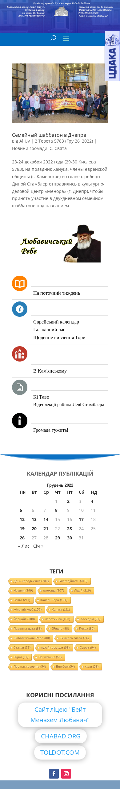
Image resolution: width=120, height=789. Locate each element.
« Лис (24, 546)
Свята (60, 148)
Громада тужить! (50, 430)
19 (22, 528)
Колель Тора (53, 600)
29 (57, 538)
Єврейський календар (56, 321)
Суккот (88, 647)
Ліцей (82, 590)
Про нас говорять (30, 666)
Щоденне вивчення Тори (59, 337)
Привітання (50, 657)
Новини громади (29, 148)
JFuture (60, 628)
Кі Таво (41, 397)
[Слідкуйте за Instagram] (66, 774)
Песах (86, 628)
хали (91, 666)
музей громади (55, 647)
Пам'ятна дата (28, 628)
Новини (23, 590)
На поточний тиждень (56, 293)
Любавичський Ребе (32, 638)
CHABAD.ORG (61, 736)
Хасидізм (90, 619)
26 (22, 538)
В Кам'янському (50, 370)
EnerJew (65, 666)
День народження (31, 581)
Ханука (61, 609)
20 (34, 528)
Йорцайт (24, 619)
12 (22, 519)
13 (34, 519)
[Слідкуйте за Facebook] (54, 774)
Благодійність (73, 581)
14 (45, 519)
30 (69, 538)
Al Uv (24, 141)
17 (81, 519)
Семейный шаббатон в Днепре (49, 135)
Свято (22, 600)
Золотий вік (57, 619)
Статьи (22, 647)
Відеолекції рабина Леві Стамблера (68, 404)
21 (45, 528)
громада (53, 590)
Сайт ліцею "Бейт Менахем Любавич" (60, 714)
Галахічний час (49, 329)
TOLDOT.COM (60, 752)
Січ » (38, 546)
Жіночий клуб (28, 609)
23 (69, 528)
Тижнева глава (74, 638)
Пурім (21, 657)
